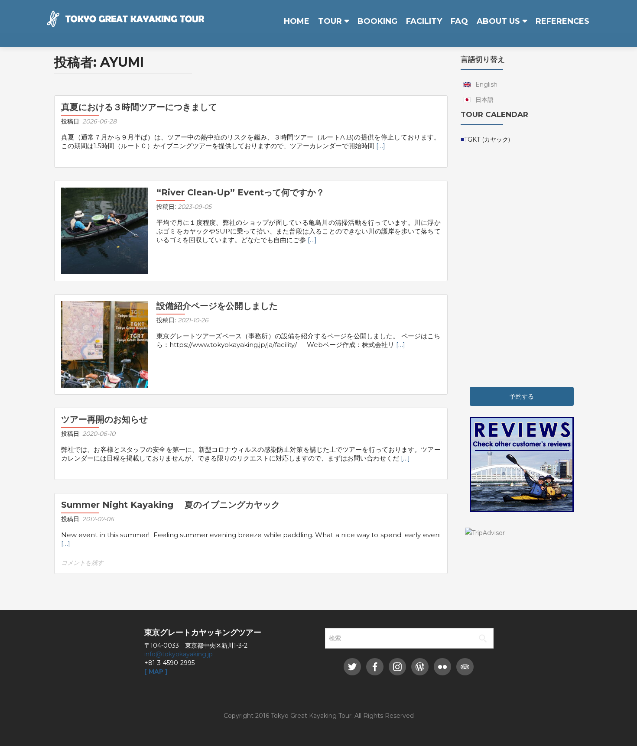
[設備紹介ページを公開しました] (104, 344)
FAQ (459, 21)
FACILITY (424, 21)
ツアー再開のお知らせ (104, 419)
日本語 (484, 100)
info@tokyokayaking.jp (178, 654)
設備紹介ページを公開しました (217, 306)
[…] (380, 146)
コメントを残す (82, 563)
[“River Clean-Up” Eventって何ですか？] (104, 230)
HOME (296, 21)
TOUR (330, 21)
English (486, 84)
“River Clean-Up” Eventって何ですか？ (240, 192)
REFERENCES (562, 21)
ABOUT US (498, 21)
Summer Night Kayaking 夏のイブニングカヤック (170, 504)
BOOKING (377, 21)
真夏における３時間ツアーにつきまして (139, 107)
